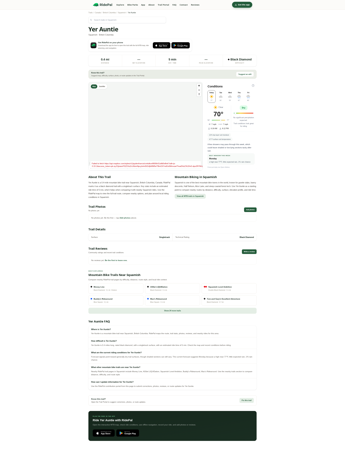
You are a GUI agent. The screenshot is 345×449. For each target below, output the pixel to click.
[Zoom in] (199, 85)
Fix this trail (247, 400)
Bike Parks (132, 4)
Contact (184, 4)
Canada (98, 13)
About (151, 4)
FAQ (174, 4)
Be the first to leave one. (116, 260)
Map (94, 86)
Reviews (195, 4)
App (143, 4)
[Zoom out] (199, 90)
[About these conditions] (253, 85)
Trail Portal (163, 4)
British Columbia (109, 13)
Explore (120, 4)
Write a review (249, 252)
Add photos (250, 210)
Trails (90, 13)
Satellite (102, 86)
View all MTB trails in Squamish (190, 196)
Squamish (122, 13)
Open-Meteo (225, 167)
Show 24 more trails (172, 311)
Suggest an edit (244, 74)
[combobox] (127, 20)
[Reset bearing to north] (199, 94)
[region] (146, 124)
